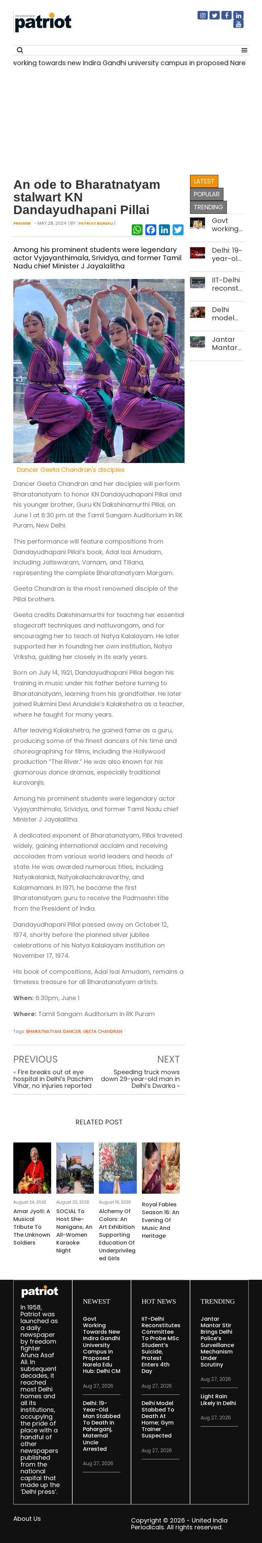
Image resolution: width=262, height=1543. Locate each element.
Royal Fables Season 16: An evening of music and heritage (160, 1220)
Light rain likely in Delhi (218, 1399)
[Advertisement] (128, 119)
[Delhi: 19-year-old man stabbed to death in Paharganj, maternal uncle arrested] (197, 252)
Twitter (210, 18)
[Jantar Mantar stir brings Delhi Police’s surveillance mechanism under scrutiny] (197, 341)
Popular (207, 194)
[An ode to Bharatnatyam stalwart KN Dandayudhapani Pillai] (99, 370)
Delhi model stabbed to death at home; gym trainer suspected (228, 314)
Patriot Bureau (95, 223)
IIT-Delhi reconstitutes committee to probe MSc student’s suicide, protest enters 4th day (228, 284)
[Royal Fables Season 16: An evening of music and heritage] (161, 1170)
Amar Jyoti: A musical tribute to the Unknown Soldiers (31, 1227)
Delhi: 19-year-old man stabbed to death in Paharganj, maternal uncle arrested (228, 254)
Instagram (198, 18)
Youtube (234, 26)
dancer (72, 1031)
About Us (27, 1518)
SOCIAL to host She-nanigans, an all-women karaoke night (74, 1230)
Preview (22, 223)
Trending (208, 207)
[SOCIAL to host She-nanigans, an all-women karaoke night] (75, 1170)
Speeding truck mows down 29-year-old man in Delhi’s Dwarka (140, 1079)
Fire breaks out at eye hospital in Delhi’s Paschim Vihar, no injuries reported (53, 1079)
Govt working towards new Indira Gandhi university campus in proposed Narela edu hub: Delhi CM (228, 224)
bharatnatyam (43, 1031)
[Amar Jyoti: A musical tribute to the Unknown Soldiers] (32, 1170)
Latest (204, 181)
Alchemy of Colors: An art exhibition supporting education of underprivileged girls (117, 1234)
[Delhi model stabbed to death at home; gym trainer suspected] (197, 311)
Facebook (222, 18)
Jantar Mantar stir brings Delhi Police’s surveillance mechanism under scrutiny (228, 343)
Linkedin (234, 18)
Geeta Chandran (102, 1031)
